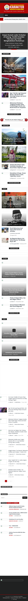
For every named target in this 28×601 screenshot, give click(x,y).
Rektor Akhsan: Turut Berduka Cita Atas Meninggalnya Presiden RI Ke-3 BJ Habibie (14, 221)
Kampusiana (6, 125)
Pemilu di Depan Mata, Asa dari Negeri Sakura (17, 298)
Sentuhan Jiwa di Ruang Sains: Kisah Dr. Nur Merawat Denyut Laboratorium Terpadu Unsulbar (14, 140)
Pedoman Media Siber (16, 597)
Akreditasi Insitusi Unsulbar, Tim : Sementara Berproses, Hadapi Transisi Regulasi (17, 471)
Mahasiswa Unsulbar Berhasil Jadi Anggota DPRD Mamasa (14, 204)
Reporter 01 (7, 89)
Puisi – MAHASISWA (13, 525)
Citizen (5, 258)
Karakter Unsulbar (8, 336)
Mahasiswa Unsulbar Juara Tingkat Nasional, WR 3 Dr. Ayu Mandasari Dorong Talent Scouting (16, 441)
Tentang (15, 599)
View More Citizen (14, 313)
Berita (19, 402)
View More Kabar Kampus (14, 114)
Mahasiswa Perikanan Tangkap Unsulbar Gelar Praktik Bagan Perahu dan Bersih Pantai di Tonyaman (18, 105)
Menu (6, 15)
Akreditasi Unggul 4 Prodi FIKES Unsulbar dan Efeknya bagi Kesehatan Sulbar (14, 86)
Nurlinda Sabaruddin (15, 233)
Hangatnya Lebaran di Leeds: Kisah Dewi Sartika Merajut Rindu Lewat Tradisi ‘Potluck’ (14, 157)
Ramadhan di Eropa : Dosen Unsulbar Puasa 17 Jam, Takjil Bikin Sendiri (18, 174)
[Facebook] (1, 1)
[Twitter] (4, 1)
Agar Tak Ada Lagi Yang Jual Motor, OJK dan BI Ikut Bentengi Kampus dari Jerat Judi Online (18, 95)
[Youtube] (7, 1)
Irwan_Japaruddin (8, 206)
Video (4, 319)
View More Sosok (14, 248)
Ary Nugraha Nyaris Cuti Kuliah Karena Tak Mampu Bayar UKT (17, 240)
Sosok (4, 188)
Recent (9, 503)
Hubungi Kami (6, 597)
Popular (4, 503)
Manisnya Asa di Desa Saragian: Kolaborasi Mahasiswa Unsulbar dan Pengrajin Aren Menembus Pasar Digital (14, 67)
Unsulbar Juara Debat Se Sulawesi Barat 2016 (14, 334)
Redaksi (24, 597)
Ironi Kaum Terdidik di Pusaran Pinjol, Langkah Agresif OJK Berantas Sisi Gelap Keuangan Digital (17, 398)
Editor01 (6, 71)
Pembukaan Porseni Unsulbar (14, 352)
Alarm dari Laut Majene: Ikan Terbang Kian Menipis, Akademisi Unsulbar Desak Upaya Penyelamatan (17, 432)
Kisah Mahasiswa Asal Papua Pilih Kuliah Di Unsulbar (16, 229)
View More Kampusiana (14, 182)
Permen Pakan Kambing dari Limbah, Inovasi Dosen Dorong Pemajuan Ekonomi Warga (14, 290)
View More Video (14, 359)
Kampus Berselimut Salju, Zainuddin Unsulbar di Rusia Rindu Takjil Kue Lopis (18, 166)
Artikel (16, 402)
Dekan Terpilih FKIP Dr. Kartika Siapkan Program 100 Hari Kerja (14, 273)
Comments (15, 503)
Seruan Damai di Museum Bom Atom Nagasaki (17, 305)
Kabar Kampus (6, 53)
